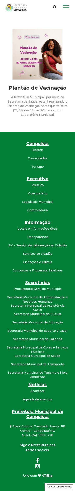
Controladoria (37, 210)
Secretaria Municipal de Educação (37, 322)
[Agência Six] (37, 475)
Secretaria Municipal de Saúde (37, 356)
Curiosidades (37, 158)
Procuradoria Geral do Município (38, 289)
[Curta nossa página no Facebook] (37, 461)
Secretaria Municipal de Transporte (37, 364)
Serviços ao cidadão (37, 254)
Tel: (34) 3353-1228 (38, 435)
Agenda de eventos (37, 399)
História (38, 150)
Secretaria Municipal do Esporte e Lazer (38, 331)
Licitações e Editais (37, 262)
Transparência (37, 237)
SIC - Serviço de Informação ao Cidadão (37, 245)
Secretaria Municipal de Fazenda (37, 339)
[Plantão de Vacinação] (37, 54)
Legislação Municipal (37, 202)
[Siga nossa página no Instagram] (37, 467)
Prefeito (37, 185)
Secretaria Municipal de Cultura (37, 314)
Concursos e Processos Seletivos (37, 270)
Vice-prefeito (38, 193)
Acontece (37, 391)
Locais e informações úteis (38, 228)
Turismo (37, 166)
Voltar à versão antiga (60, 487)
